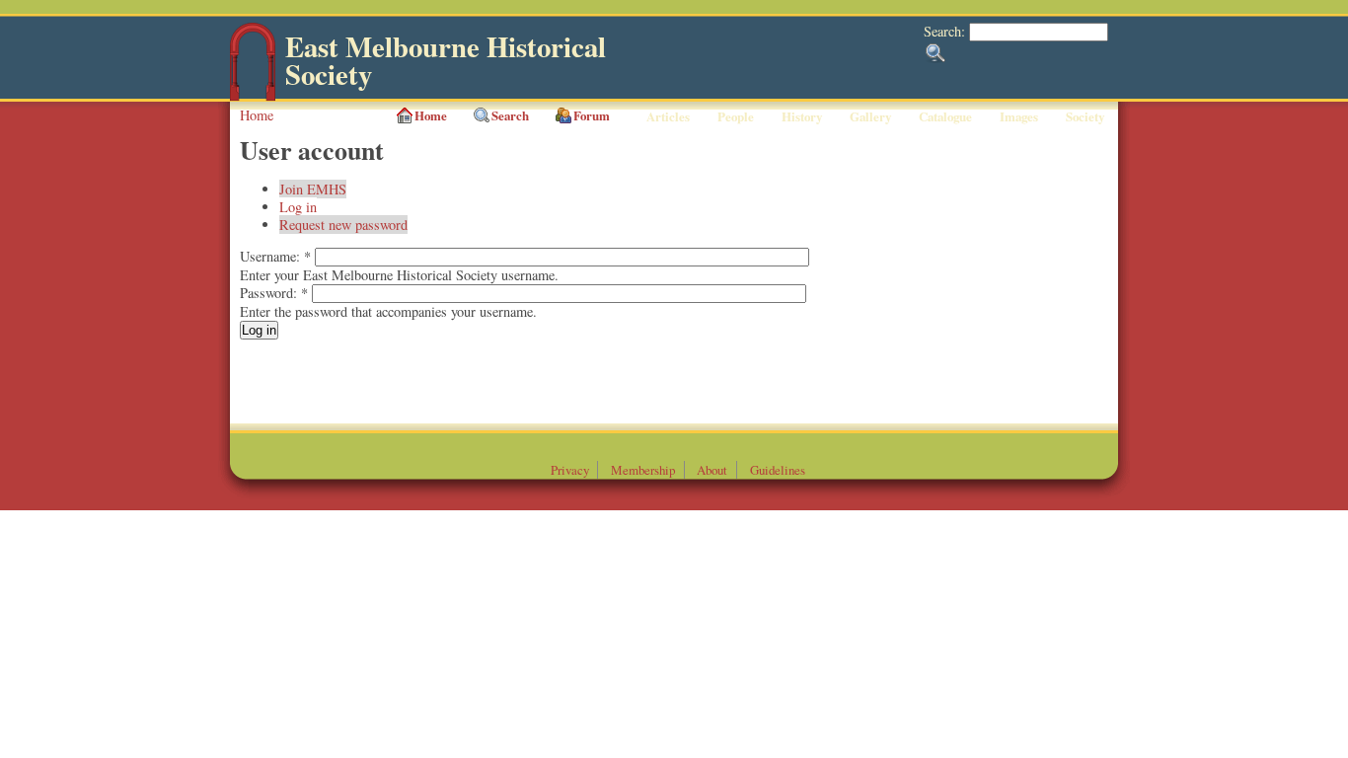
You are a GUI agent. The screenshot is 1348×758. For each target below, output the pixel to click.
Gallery (870, 116)
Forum (591, 115)
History (802, 116)
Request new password (343, 224)
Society (1085, 116)
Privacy (570, 470)
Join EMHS (312, 189)
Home (256, 115)
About (712, 470)
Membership (643, 470)
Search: (946, 31)
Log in (298, 206)
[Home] (252, 96)
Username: (275, 256)
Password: (274, 292)
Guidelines (777, 470)
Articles (668, 116)
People (735, 116)
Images (1019, 116)
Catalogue (945, 116)
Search (510, 115)
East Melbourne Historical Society (445, 61)
